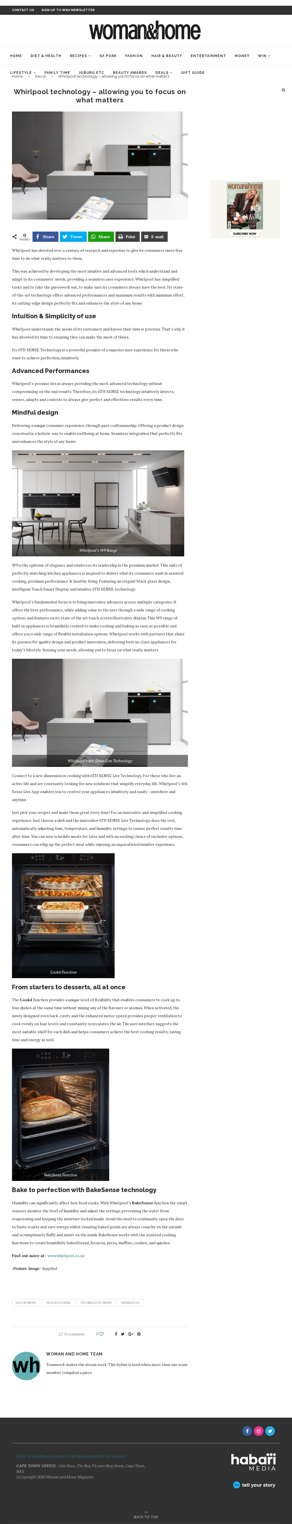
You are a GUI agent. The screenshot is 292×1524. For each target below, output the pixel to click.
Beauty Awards (130, 73)
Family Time (57, 73)
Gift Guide (193, 73)
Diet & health (46, 56)
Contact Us (62, 1456)
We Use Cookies (112, 1456)
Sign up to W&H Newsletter (68, 10)
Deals (162, 73)
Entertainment (208, 56)
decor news (26, 1303)
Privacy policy (85, 1456)
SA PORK (108, 56)
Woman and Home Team (74, 1354)
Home (16, 56)
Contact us (23, 10)
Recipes (78, 56)
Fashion (134, 56)
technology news (96, 1303)
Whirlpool (130, 1303)
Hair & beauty (166, 56)
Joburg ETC (91, 73)
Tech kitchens (58, 1303)
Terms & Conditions (33, 1456)
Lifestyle (21, 73)
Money (242, 56)
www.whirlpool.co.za (66, 1255)
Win (262, 56)
